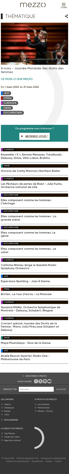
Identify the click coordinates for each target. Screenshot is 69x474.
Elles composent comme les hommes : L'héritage (26, 202)
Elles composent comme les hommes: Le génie (28, 234)
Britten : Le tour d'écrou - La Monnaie (26, 294)
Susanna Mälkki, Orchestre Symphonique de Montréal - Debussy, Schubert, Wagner (30, 309)
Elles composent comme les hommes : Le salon (28, 250)
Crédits (58, 461)
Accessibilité (37, 461)
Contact (48, 461)
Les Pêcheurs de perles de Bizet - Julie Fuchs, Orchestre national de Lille (31, 185)
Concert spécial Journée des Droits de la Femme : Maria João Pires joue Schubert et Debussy (30, 327)
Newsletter (10, 389)
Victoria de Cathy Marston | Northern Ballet (30, 171)
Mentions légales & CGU (28, 458)
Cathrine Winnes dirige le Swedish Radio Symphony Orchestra (28, 267)
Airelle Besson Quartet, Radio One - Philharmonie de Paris (25, 357)
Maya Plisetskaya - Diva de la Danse (26, 343)
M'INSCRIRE (61, 389)
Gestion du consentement (17, 461)
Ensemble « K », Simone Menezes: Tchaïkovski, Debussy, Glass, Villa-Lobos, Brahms (31, 156)
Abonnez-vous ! (36, 136)
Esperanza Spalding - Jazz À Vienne (25, 281)
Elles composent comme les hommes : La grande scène (28, 218)
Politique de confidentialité (53, 458)
